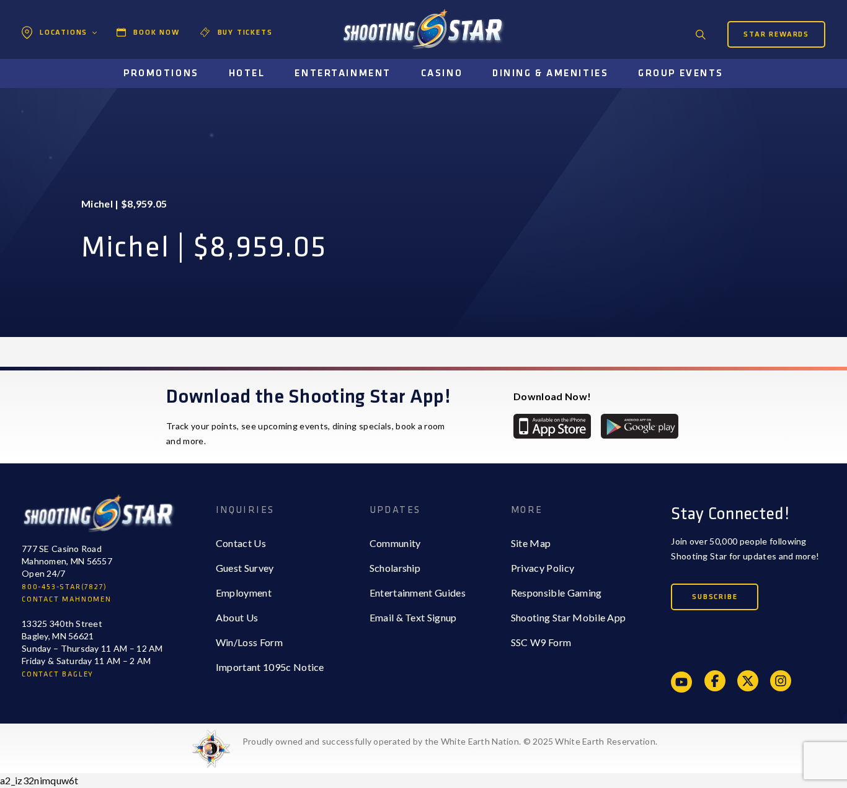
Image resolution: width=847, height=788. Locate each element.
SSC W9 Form (541, 642)
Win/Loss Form (249, 642)
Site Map (531, 543)
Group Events (681, 73)
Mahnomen (62, 84)
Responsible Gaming (556, 592)
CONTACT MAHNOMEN (67, 599)
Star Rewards (776, 34)
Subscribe (714, 597)
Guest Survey (245, 568)
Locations (63, 32)
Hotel (247, 73)
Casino (442, 73)
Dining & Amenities (550, 73)
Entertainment (343, 73)
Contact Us (241, 543)
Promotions (161, 73)
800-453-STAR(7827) (64, 587)
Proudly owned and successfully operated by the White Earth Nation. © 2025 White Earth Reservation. (449, 741)
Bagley (52, 59)
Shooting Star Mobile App (568, 617)
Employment (244, 592)
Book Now (156, 32)
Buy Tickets (245, 32)
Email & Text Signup (413, 617)
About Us (237, 617)
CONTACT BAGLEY (58, 674)
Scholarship (395, 568)
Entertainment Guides (418, 592)
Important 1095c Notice (270, 667)
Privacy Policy (542, 568)
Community (395, 543)
